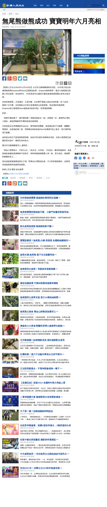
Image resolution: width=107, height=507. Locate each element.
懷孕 (31, 178)
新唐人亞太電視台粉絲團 (19, 174)
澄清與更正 (94, 166)
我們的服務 (95, 164)
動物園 (22, 178)
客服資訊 (84, 166)
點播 (61, 5)
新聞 (41, 5)
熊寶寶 (39, 178)
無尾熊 (13, 178)
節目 (48, 5)
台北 (48, 178)
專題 (54, 5)
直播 (35, 5)
